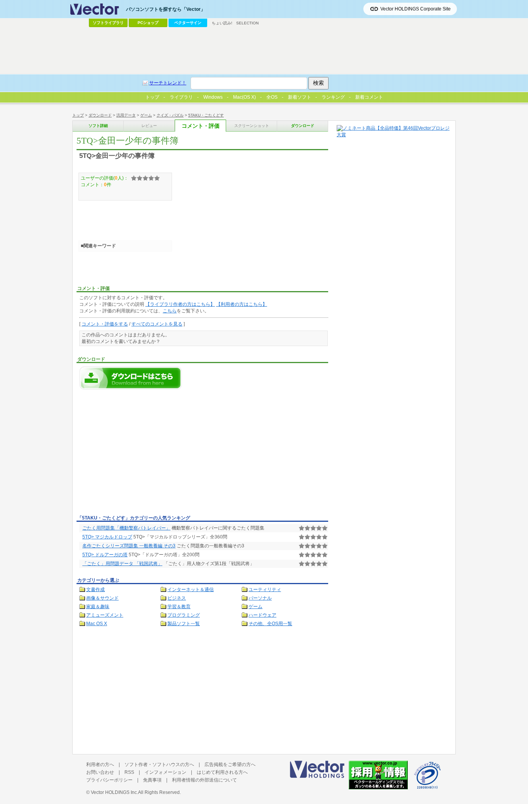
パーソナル (260, 598)
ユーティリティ (265, 589)
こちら (170, 311)
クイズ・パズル (170, 115)
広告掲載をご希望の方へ (229, 764)
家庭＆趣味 (97, 606)
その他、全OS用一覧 (270, 623)
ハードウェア (262, 615)
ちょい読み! (222, 23)
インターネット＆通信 (190, 589)
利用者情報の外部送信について (204, 780)
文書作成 (95, 589)
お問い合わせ (100, 772)
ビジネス (176, 598)
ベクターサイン (187, 23)
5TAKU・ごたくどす (206, 115)
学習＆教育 (179, 606)
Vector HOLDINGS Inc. (114, 792)
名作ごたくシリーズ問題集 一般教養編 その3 (128, 546)
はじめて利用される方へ (222, 772)
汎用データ (126, 115)
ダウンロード (100, 115)
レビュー (149, 125)
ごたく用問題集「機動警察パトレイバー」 (126, 528)
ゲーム (146, 115)
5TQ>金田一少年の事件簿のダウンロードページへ (130, 378)
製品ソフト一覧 (183, 623)
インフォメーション (165, 772)
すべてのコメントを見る (156, 324)
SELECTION (247, 23)
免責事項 (152, 780)
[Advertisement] (141, 454)
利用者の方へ (100, 764)
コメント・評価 (201, 126)
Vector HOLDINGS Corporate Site (415, 9)
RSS (129, 772)
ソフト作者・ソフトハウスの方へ (159, 764)
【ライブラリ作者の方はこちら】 (180, 304)
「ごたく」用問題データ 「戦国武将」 (122, 563)
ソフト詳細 (98, 125)
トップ (78, 115)
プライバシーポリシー (109, 780)
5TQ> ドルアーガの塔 (105, 554)
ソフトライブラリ (108, 23)
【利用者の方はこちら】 (241, 304)
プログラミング (183, 615)
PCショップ (148, 23)
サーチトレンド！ (167, 83)
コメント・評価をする (105, 324)
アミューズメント (104, 615)
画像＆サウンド (102, 598)
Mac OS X (96, 623)
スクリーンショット (251, 125)
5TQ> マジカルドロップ (107, 537)
